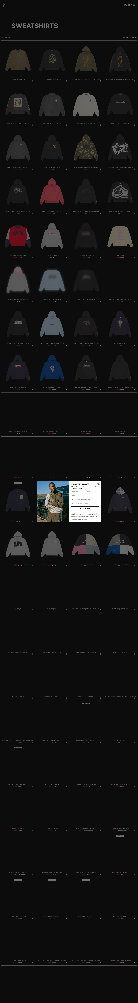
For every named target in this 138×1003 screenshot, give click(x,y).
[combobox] (73, 499)
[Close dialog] (99, 483)
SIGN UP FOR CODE (85, 508)
